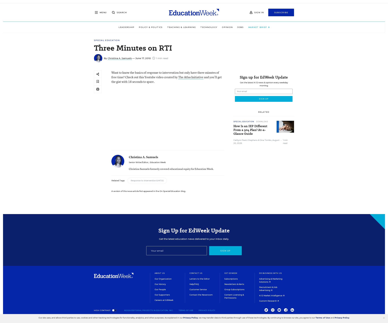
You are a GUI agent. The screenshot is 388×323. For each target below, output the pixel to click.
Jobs (240, 27)
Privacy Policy (207, 310)
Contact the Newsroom (201, 295)
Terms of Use (186, 310)
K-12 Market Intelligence (271, 295)
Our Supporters (162, 295)
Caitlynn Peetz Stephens (245, 140)
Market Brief (258, 27)
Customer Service (198, 289)
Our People (160, 289)
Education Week (158, 162)
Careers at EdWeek (164, 300)
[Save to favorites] (97, 81)
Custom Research (268, 301)
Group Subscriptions (234, 289)
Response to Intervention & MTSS (147, 180)
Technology (208, 27)
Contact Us (195, 273)
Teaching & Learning (181, 27)
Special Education (107, 40)
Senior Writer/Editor (138, 162)
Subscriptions (231, 279)
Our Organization (163, 279)
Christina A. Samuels (120, 58)
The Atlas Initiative (190, 77)
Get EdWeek (230, 273)
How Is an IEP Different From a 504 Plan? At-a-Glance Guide (250, 130)
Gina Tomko (265, 140)
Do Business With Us (270, 273)
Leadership (126, 27)
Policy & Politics (150, 27)
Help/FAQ (194, 284)
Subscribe (281, 12)
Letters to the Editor (199, 279)
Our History (160, 284)
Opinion (227, 27)
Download (262, 121)
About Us (160, 273)
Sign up (225, 250)
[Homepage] (194, 12)
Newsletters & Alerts (234, 284)
